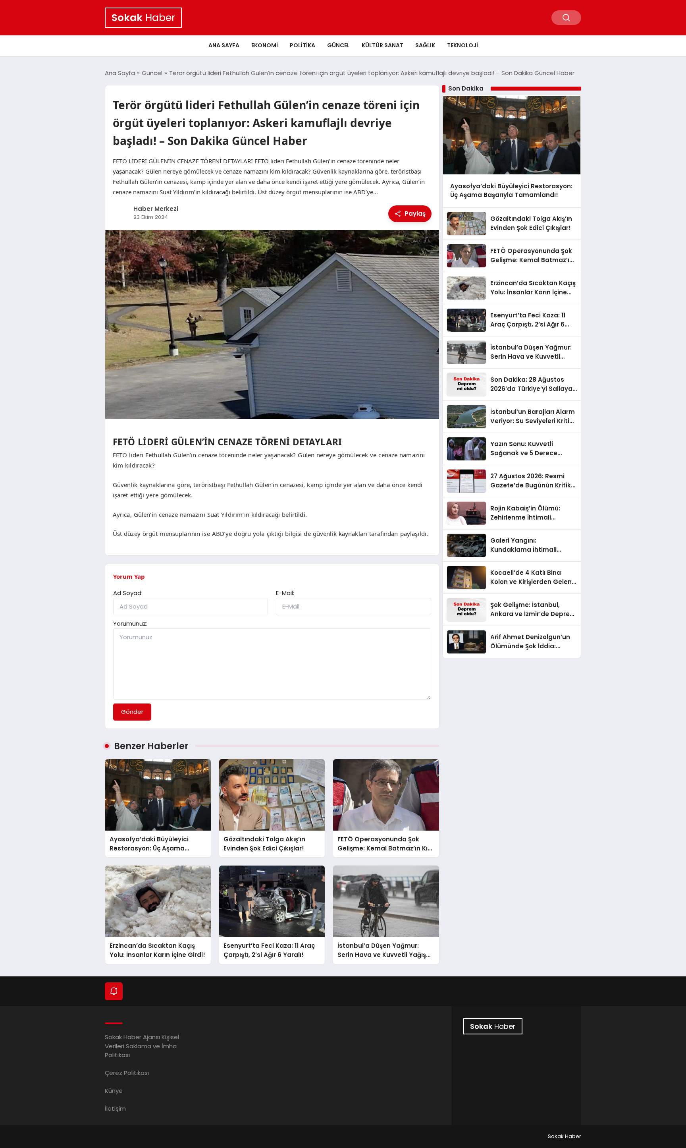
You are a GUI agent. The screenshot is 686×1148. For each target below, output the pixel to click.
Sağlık (425, 45)
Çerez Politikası (127, 1073)
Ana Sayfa (223, 45)
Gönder (132, 711)
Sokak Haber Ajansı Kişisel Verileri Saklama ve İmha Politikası (142, 1046)
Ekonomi (264, 45)
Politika (302, 45)
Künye (114, 1090)
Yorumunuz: (130, 623)
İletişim (115, 1108)
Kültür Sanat (382, 45)
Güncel (338, 45)
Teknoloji (462, 45)
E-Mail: (285, 593)
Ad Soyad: (128, 593)
